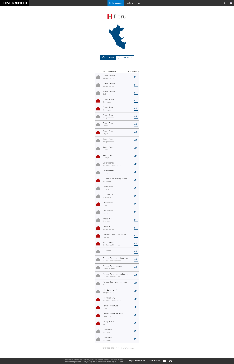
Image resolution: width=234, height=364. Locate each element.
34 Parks (110, 58)
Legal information (137, 361)
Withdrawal (154, 361)
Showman (127, 58)
